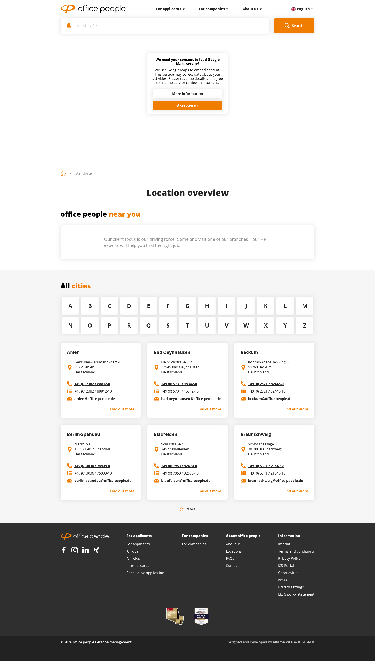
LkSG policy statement (296, 594)
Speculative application (145, 572)
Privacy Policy (289, 558)
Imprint (284, 544)
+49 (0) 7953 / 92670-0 (179, 465)
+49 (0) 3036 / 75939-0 (92, 465)
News (282, 580)
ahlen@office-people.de (94, 398)
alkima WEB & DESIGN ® (293, 642)
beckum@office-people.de (270, 398)
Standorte (83, 173)
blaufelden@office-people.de (185, 480)
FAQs (230, 558)
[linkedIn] (85, 550)
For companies (212, 9)
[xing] (96, 550)
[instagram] (74, 550)
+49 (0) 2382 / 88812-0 (92, 383)
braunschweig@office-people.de (275, 480)
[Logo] (101, 9)
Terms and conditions (296, 551)
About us (250, 9)
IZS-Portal (286, 565)
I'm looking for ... (87, 25)
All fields (133, 558)
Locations (234, 551)
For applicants (168, 9)
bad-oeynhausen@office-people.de (191, 398)
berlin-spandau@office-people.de (102, 480)
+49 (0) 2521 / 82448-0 (266, 383)
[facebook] (64, 550)
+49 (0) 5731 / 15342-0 (179, 383)
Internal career (139, 565)
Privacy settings (291, 587)
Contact (232, 565)
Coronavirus (288, 572)
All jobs (132, 551)
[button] (182, 9)
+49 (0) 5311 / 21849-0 (266, 465)
